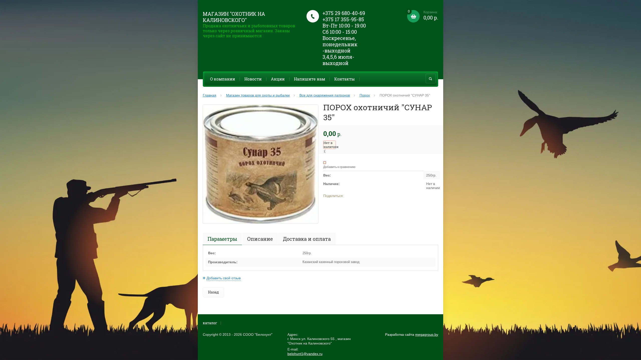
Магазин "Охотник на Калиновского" (234, 16)
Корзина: (423, 15)
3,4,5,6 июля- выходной (338, 60)
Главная (209, 95)
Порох (365, 95)
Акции (278, 79)
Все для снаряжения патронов (324, 95)
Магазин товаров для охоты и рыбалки (258, 95)
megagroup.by (426, 334)
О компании (222, 79)
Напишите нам (309, 79)
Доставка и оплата (307, 239)
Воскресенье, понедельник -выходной (340, 44)
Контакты (344, 79)
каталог (210, 322)
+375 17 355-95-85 (343, 19)
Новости (253, 79)
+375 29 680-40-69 (344, 13)
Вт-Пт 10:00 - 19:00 (344, 25)
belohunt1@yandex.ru (305, 354)
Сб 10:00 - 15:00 (340, 31)
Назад (213, 292)
